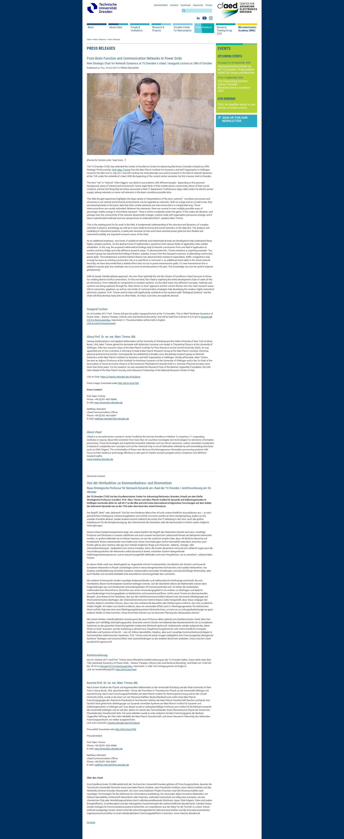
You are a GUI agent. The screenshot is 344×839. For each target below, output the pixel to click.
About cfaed (115, 27)
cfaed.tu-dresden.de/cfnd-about (123, 723)
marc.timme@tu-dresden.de (108, 402)
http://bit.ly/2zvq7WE (128, 383)
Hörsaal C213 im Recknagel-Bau (116, 666)
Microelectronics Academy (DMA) (247, 29)
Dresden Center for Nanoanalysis (183, 29)
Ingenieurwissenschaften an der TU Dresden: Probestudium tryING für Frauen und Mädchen (236, 69)
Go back (91, 822)
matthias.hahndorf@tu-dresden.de (111, 418)
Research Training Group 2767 (224, 30)
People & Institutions (136, 29)
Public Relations (203, 27)
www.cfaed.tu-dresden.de (100, 459)
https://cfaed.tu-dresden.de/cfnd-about (120, 376)
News (91, 27)
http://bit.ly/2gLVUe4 (126, 669)
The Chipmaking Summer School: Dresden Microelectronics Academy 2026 (234, 86)
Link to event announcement (101, 323)
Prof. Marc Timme (121, 169)
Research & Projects (158, 29)
